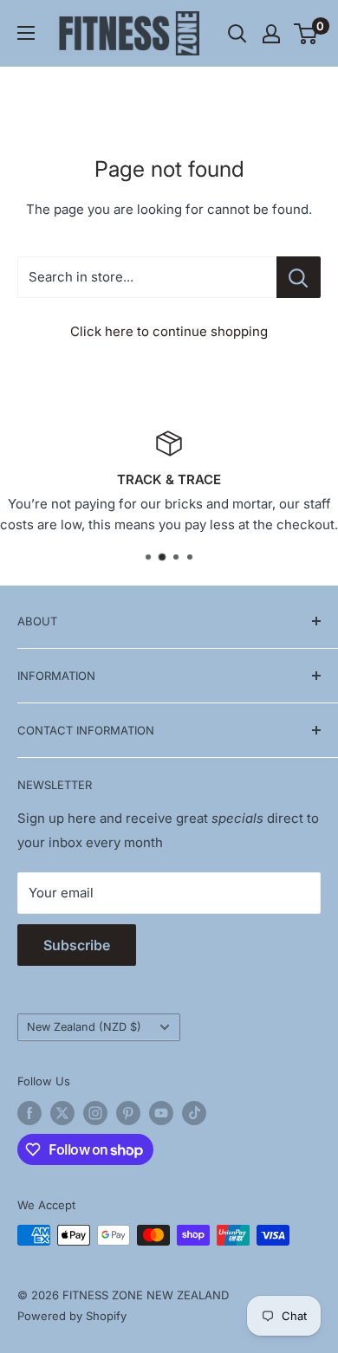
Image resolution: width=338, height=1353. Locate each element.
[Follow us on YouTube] (161, 1113)
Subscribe (76, 945)
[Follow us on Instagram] (95, 1113)
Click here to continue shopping (169, 331)
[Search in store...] (298, 277)
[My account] (271, 33)
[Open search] (237, 33)
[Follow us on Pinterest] (128, 1113)
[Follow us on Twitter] (62, 1113)
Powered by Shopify (72, 1316)
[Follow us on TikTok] (194, 1113)
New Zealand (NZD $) (84, 1026)
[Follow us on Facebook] (29, 1113)
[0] (306, 33)
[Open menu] (26, 33)
